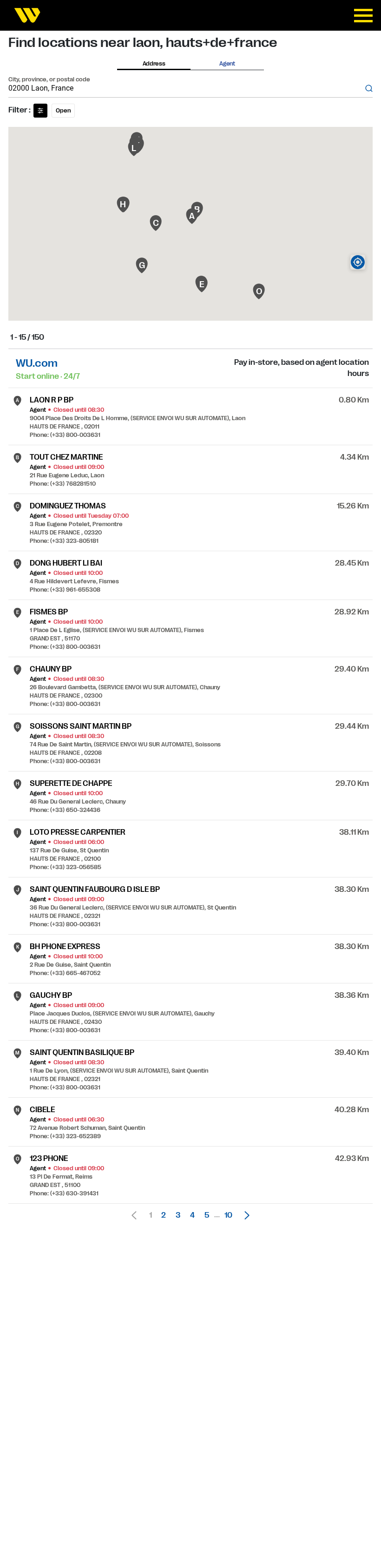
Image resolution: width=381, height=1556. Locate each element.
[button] (244, 1215)
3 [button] (178, 1215)
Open (63, 110)
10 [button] (228, 1215)
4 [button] (192, 1215)
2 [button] (163, 1215)
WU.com (37, 363)
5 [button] (206, 1215)
